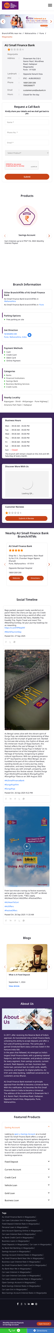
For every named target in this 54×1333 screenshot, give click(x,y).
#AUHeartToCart (12, 902)
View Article (14, 986)
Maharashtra (30, 33)
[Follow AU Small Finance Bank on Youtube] (32, 1303)
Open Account (44, 1324)
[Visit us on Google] (21, 1303)
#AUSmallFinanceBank (14, 780)
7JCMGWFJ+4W (10, 334)
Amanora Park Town (12, 405)
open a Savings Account (24, 1134)
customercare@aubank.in (34, 90)
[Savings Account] (27, 216)
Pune (41, 33)
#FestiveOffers (11, 910)
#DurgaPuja (10, 788)
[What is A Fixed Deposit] (27, 958)
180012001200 (29, 82)
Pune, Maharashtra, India (15, 337)
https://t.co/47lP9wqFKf (15, 627)
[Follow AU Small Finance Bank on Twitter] (25, 1303)
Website (16, 578)
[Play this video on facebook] (27, 690)
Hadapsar (27, 405)
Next (51, 21)
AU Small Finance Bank (20, 546)
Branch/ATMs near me (11, 33)
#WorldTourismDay (13, 632)
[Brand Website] (36, 1303)
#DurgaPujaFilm (12, 784)
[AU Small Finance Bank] (10, 5)
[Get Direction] (29, 336)
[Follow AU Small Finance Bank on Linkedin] (29, 1303)
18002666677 (29, 85)
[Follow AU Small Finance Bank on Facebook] (18, 1303)
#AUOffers (9, 906)
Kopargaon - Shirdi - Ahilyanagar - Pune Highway (25, 401)
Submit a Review (26, 518)
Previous (3, 21)
